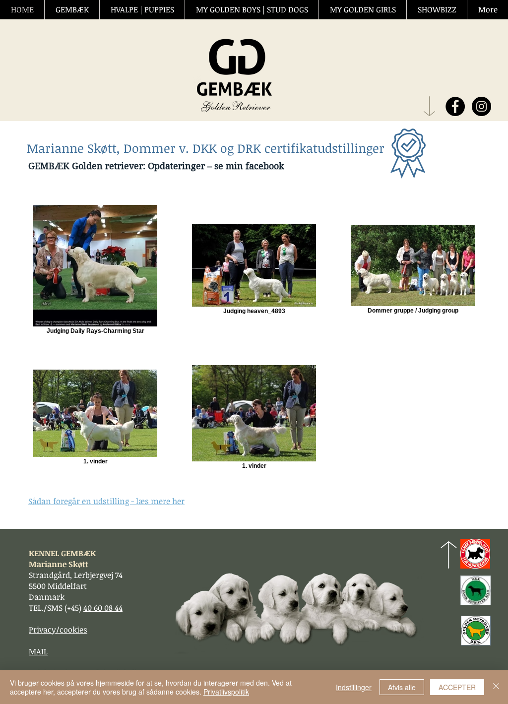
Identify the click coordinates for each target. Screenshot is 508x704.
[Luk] (496, 687)
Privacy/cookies (58, 629)
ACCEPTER (457, 687)
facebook (265, 166)
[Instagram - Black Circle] (481, 106)
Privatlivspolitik (226, 692)
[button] (71, 9)
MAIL (38, 651)
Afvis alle (402, 687)
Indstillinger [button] (354, 687)
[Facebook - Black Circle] (455, 106)
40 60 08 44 (103, 607)
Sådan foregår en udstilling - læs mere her (106, 501)
